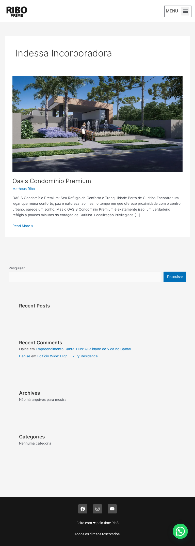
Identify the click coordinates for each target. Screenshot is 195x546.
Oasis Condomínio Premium (51, 181)
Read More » (22, 225)
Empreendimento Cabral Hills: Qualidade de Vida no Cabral (83, 349)
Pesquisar (17, 268)
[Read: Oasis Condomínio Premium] (97, 124)
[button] (185, 11)
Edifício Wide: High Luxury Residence (67, 356)
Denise (24, 356)
